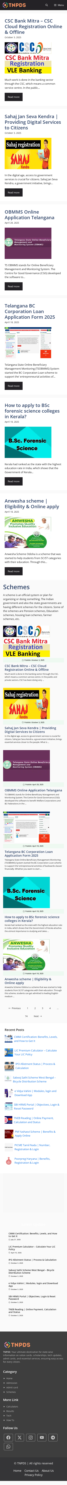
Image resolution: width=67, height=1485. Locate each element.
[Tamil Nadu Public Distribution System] (14, 5)
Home (9, 1378)
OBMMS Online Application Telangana (33, 790)
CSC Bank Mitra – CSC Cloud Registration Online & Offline (27, 668)
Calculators (12, 1406)
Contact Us (31, 1470)
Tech (8, 1415)
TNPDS (21, 1463)
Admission (11, 1382)
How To (10, 1420)
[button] (46, 5)
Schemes (11, 1391)
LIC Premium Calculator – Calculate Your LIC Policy (32, 1248)
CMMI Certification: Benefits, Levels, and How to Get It (33, 1235)
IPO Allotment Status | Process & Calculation (33, 1260)
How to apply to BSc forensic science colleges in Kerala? (32, 919)
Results (10, 1411)
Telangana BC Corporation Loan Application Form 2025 (29, 854)
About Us (48, 1470)
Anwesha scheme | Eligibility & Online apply (28, 981)
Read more (13, 96)
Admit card (12, 1387)
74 (26, 1016)
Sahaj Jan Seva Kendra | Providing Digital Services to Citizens (30, 730)
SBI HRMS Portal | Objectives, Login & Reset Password (32, 1298)
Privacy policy (34, 1475)
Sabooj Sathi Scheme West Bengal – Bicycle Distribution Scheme (31, 1271)
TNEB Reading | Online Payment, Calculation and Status (32, 1311)
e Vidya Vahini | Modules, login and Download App (33, 1284)
